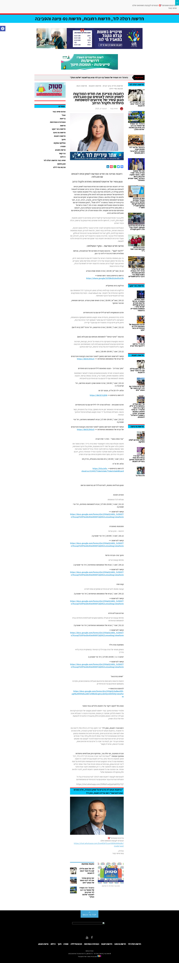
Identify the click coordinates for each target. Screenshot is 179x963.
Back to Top (89, 914)
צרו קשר (62, 153)
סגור (177, 2)
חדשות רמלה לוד (134, 944)
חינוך (63, 139)
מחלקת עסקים (60, 143)
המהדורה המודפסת (58, 122)
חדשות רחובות (95, 86)
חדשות (63, 125)
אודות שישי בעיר (59, 111)
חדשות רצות (82, 86)
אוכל (64, 115)
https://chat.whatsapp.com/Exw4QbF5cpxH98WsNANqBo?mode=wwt (99, 844)
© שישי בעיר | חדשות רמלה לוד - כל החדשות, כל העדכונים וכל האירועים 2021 (89, 954)
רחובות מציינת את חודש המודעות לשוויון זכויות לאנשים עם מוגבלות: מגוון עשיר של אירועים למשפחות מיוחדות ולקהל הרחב (98, 98)
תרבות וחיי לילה (116, 88)
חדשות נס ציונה (59, 132)
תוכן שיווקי (61, 163)
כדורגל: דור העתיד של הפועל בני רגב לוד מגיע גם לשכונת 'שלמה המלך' (99, 77)
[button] (2, 28)
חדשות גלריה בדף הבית (113, 86)
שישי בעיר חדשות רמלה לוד (55, 160)
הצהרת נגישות (89, 951)
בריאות (63, 118)
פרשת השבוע (60, 150)
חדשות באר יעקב (59, 129)
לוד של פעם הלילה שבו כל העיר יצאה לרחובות (86, 870)
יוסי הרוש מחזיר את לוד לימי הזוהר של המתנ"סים (87, 880)
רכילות (63, 156)
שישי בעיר (114, 108)
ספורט (63, 146)
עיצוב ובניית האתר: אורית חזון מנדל (87, 956)
